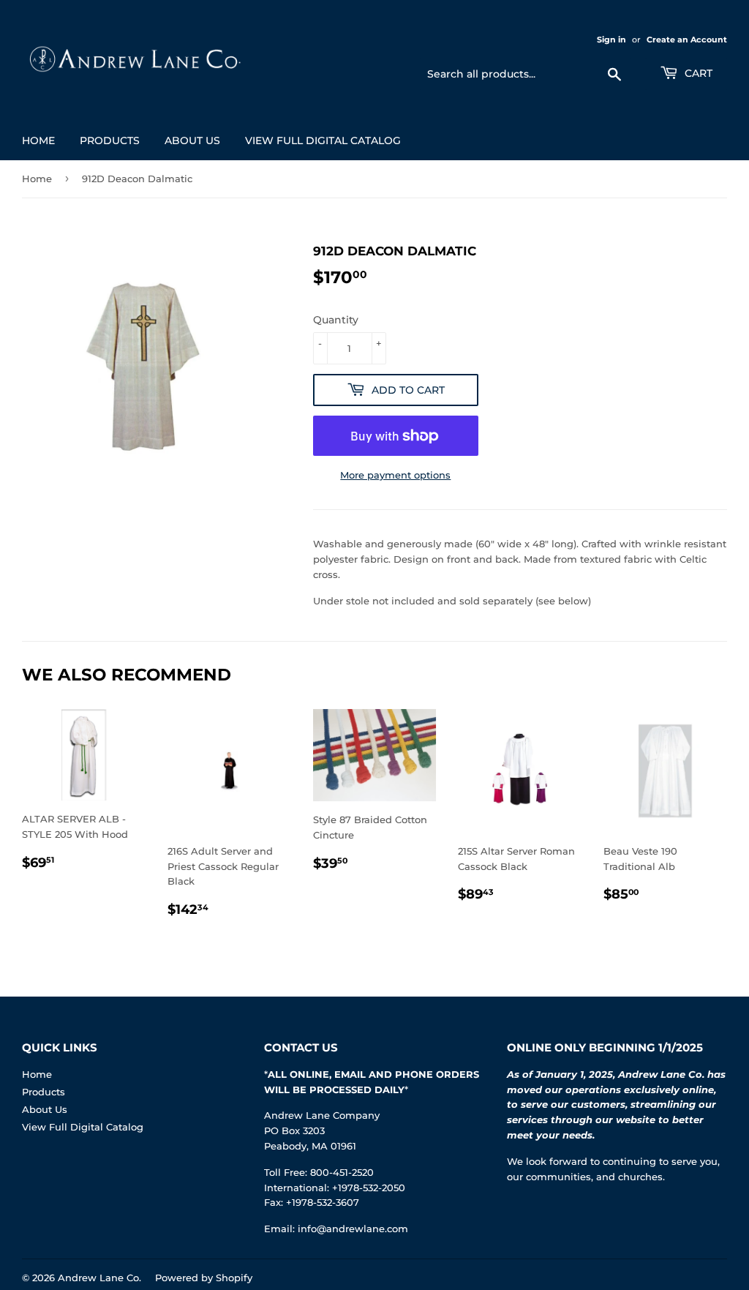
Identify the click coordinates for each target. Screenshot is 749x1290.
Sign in (611, 39)
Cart (697, 73)
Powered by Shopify (203, 1277)
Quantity (335, 319)
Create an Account (687, 39)
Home (38, 140)
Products (110, 140)
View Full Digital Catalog (323, 140)
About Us (192, 140)
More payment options (395, 475)
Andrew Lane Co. (99, 1277)
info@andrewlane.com (353, 1228)
